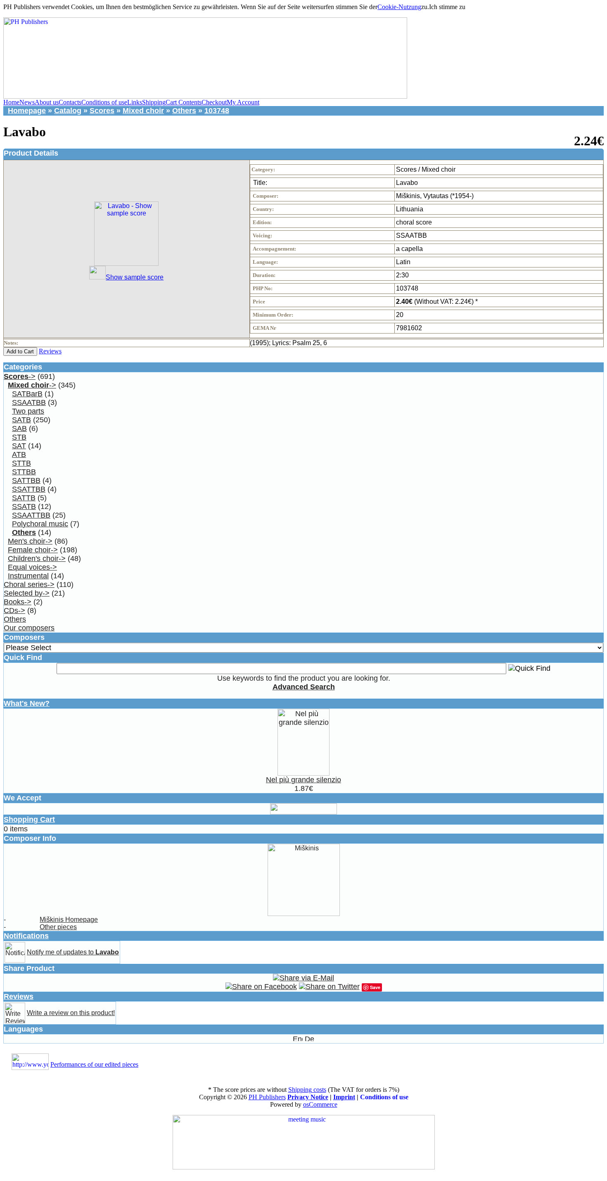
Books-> (17, 602)
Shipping (154, 102)
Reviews (50, 351)
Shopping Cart (29, 819)
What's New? (27, 703)
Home (11, 102)
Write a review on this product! (71, 1012)
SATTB (24, 498)
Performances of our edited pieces (94, 1064)
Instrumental (28, 576)
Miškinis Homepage (69, 919)
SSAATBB (29, 402)
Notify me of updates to (73, 952)
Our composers (29, 628)
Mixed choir (143, 111)
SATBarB (27, 394)
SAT (19, 446)
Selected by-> (27, 593)
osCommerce (320, 1104)
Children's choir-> (37, 558)
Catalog (67, 111)
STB (19, 437)
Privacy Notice (307, 1097)
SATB (21, 420)
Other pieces (58, 926)
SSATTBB (28, 489)
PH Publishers (267, 1097)
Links (134, 102)
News (27, 102)
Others (184, 111)
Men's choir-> (30, 541)
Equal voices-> (32, 567)
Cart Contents (184, 102)
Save (375, 987)
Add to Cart (20, 351)
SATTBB (26, 480)
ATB (19, 454)
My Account (243, 102)
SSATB (24, 506)
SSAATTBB (31, 515)
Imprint (344, 1097)
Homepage (27, 111)
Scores (102, 111)
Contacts (70, 102)
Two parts (28, 411)
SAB (19, 428)
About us (47, 102)
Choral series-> (29, 584)
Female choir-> (33, 550)
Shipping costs (307, 1089)
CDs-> (14, 610)
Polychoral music (40, 524)
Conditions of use (104, 102)
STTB (21, 463)
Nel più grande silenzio (303, 780)
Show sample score (135, 277)
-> (20, 376)
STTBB (24, 472)
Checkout (214, 102)
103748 (216, 111)
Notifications (26, 936)
